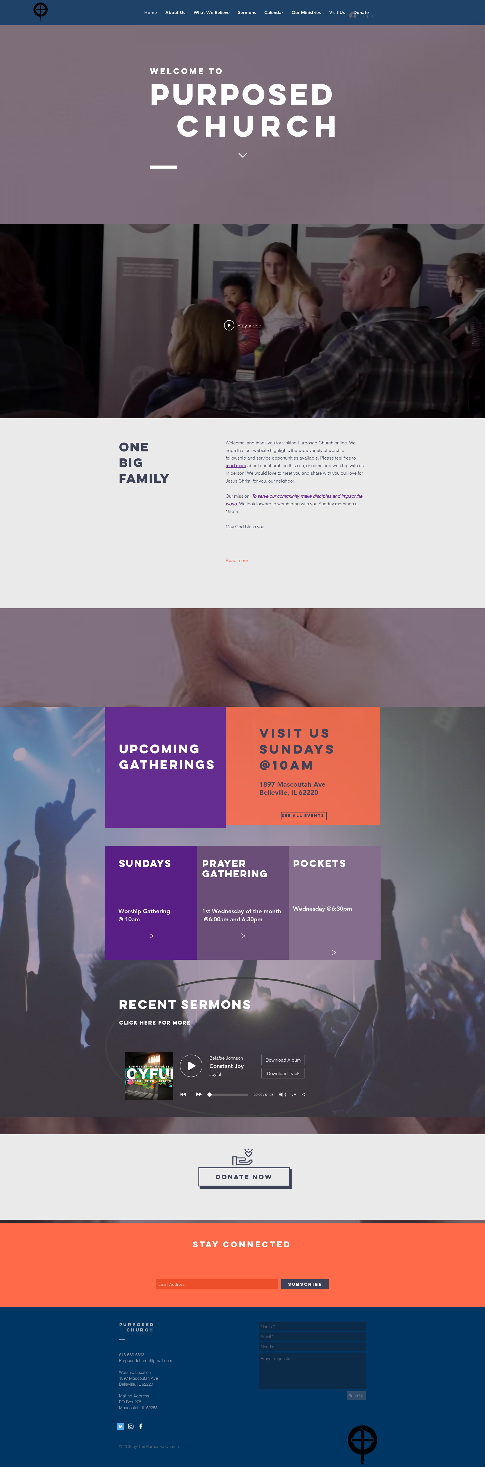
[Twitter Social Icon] (120, 1426)
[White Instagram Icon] (130, 1426)
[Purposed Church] (141, 1426)
